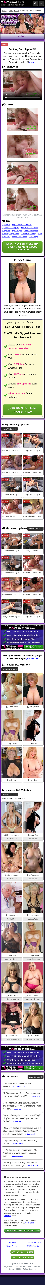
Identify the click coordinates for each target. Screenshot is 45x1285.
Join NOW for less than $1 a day (22, 409)
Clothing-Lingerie (31, 231)
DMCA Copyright (34, 1246)
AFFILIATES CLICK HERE (22, 1252)
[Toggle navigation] (41, 3)
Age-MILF (6, 225)
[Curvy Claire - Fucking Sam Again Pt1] (22, 119)
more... (32, 62)
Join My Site (32, 658)
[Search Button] (35, 3)
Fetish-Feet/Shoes (19, 237)
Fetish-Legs (33, 237)
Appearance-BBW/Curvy (22, 225)
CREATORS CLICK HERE (22, 1257)
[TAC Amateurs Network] (12, 3)
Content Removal (34, 1242)
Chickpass (29, 1223)
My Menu (22, 36)
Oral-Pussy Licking (28, 234)
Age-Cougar (17, 231)
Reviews (7, 1215)
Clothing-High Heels (10, 234)
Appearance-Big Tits (10, 228)
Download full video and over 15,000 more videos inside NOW (22, 247)
